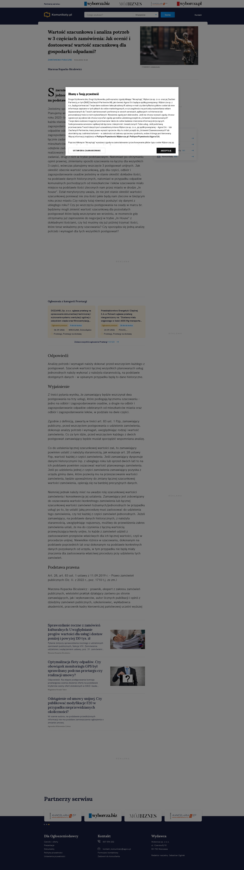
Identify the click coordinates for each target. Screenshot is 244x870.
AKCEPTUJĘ (166, 151)
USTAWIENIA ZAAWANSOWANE (87, 150)
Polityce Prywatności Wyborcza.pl (112, 136)
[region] (122, 121)
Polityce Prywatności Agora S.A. (145, 136)
